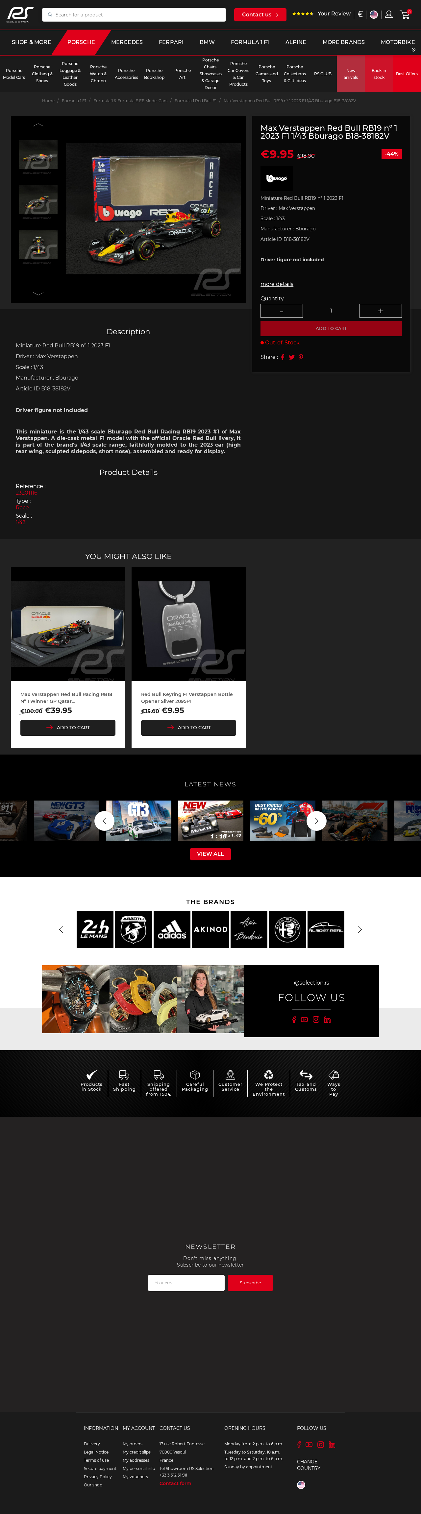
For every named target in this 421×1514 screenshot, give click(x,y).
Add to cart (331, 328)
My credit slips (137, 1452)
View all (210, 854)
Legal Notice (96, 1452)
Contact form (175, 1483)
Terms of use (96, 1460)
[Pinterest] (301, 357)
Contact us (256, 15)
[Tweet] (291, 357)
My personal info (139, 1468)
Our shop (93, 1484)
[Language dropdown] (374, 15)
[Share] (282, 357)
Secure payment (100, 1468)
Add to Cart (73, 727)
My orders (132, 1443)
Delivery (92, 1443)
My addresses (136, 1460)
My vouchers (135, 1476)
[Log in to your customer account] (389, 14)
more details (276, 284)
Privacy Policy (98, 1476)
